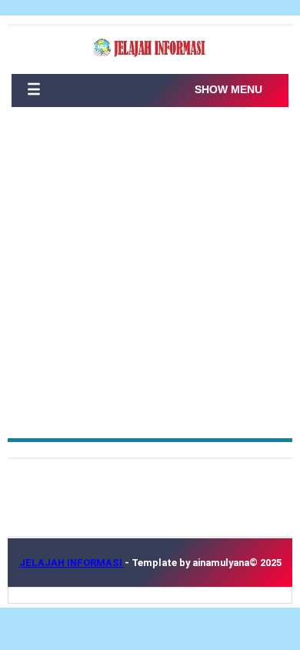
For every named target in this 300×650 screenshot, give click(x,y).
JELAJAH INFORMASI (72, 562)
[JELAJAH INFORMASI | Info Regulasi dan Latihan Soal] (150, 48)
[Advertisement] (150, 280)
